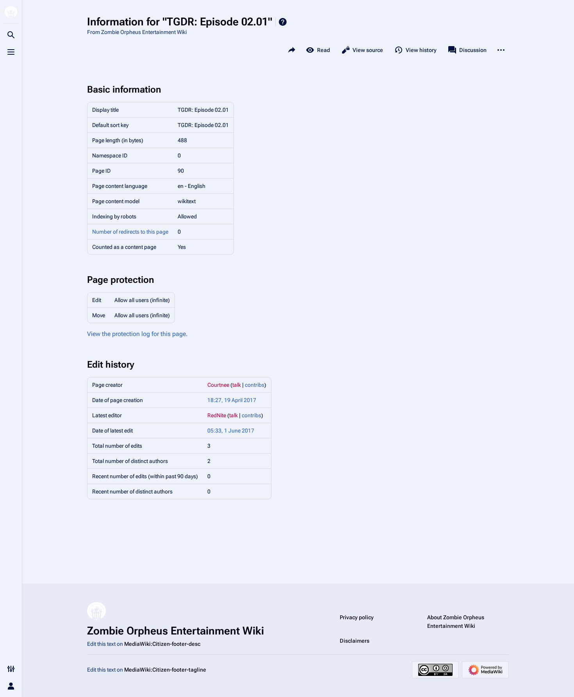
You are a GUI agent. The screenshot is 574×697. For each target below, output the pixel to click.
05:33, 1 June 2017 (230, 430)
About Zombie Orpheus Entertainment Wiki (455, 621)
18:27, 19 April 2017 (231, 400)
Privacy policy (357, 617)
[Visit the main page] (11, 12)
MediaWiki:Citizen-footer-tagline (165, 670)
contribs (254, 385)
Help (283, 22)
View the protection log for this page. (137, 334)
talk (236, 385)
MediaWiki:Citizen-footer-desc (162, 644)
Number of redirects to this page (130, 232)
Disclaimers (354, 641)
